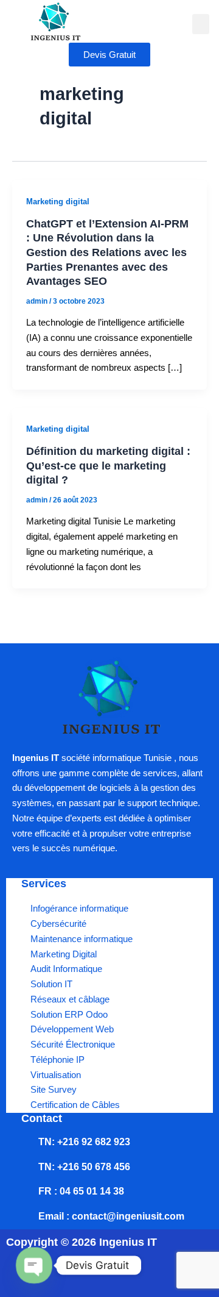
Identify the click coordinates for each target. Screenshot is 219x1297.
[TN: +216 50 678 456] (27, 1167)
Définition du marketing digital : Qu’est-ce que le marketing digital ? (108, 465)
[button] (200, 24)
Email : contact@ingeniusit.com (111, 1216)
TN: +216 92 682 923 (84, 1142)
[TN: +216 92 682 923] (27, 1142)
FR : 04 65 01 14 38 (81, 1191)
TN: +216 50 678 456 (84, 1167)
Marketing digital (57, 201)
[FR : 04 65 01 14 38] (27, 1191)
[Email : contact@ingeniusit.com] (27, 1216)
